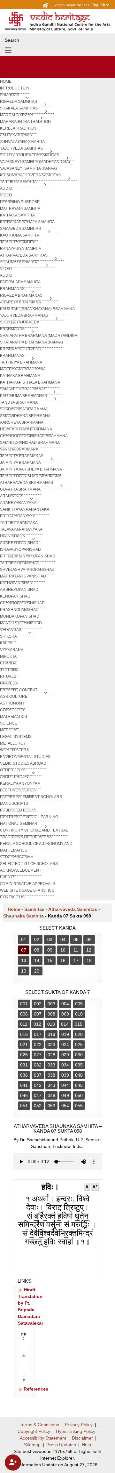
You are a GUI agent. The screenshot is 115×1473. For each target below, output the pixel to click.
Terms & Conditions (39, 1424)
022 (38, 1044)
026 (24, 1054)
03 (49, 939)
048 (51, 1095)
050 (79, 1095)
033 (51, 1064)
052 (38, 1105)
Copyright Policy (34, 1431)
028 (51, 1054)
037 (38, 1075)
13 (23, 960)
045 (79, 1085)
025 (79, 1044)
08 (36, 949)
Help (86, 1444)
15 (49, 960)
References (36, 1389)
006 (24, 1013)
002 (38, 1003)
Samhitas (34, 909)
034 (65, 1064)
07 (23, 949)
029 (65, 1054)
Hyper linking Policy (75, 1431)
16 (62, 960)
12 (88, 949)
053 (51, 1105)
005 (79, 1003)
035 (79, 1064)
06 (89, 939)
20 (36, 971)
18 (89, 960)
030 (79, 1054)
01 (23, 939)
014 (65, 1024)
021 (24, 1044)
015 (78, 1024)
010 (79, 1013)
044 (65, 1085)
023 (51, 1044)
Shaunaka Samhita (23, 915)
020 (79, 1034)
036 (24, 1075)
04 (62, 939)
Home (14, 909)
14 (36, 960)
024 (65, 1044)
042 (38, 1085)
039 (65, 1075)
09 (49, 949)
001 (24, 1003)
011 (23, 1024)
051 (24, 1105)
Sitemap (32, 1444)
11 (75, 949)
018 (51, 1034)
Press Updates (61, 1444)
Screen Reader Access (71, 5)
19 (23, 971)
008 (51, 1013)
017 (38, 1034)
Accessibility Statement (43, 1438)
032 (38, 1064)
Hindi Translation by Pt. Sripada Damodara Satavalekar (30, 1306)
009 (65, 1013)
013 (51, 1024)
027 (38, 1054)
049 (65, 1095)
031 (24, 1064)
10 (62, 949)
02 (36, 939)
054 (65, 1105)
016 (24, 1034)
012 (37, 1024)
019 (65, 1034)
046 (24, 1095)
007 (38, 1013)
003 (51, 1003)
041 (24, 1085)
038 (51, 1075)
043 (51, 1085)
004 (65, 1003)
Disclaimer (82, 1438)
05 (76, 939)
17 (76, 960)
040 (79, 1075)
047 (38, 1095)
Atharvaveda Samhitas (72, 909)
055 (79, 1105)
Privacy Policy (79, 1424)
